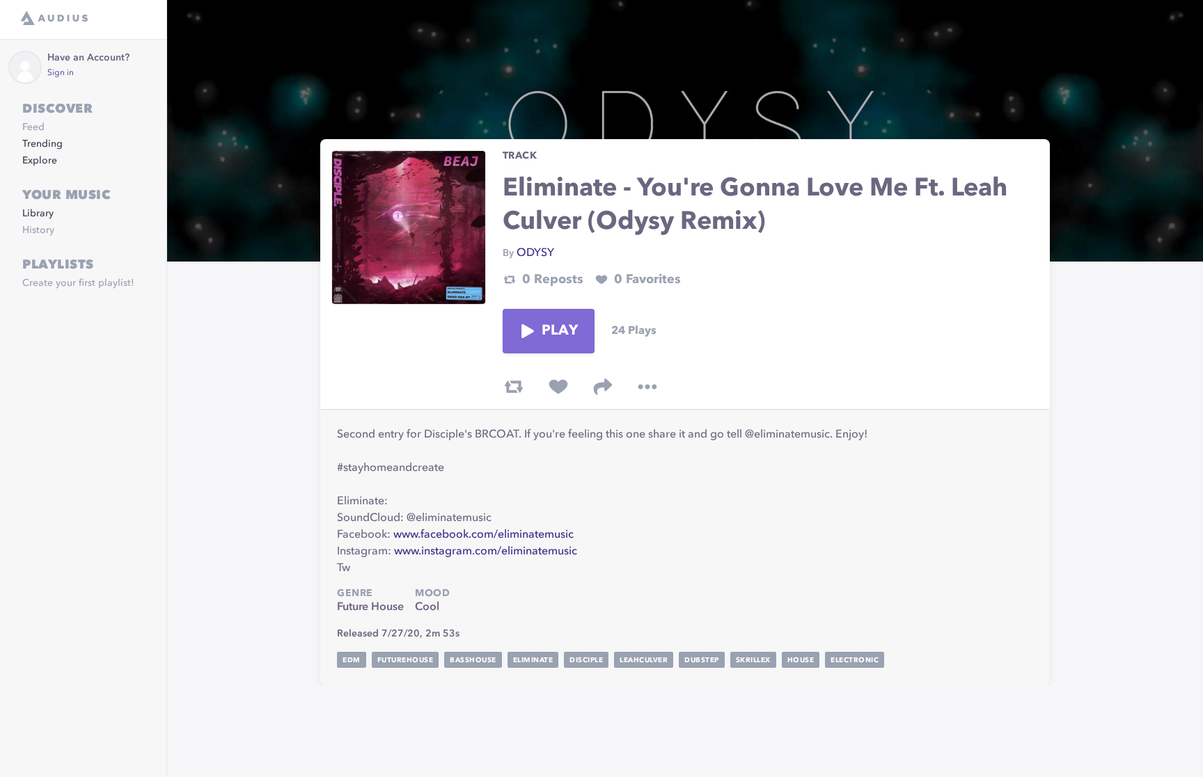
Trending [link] (42, 144)
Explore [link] (39, 161)
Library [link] (38, 213)
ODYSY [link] (535, 253)
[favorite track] (558, 387)
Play (560, 331)
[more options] (647, 387)
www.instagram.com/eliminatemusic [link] (485, 551)
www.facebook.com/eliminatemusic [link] (483, 534)
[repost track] (514, 387)
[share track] (603, 387)
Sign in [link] (60, 73)
